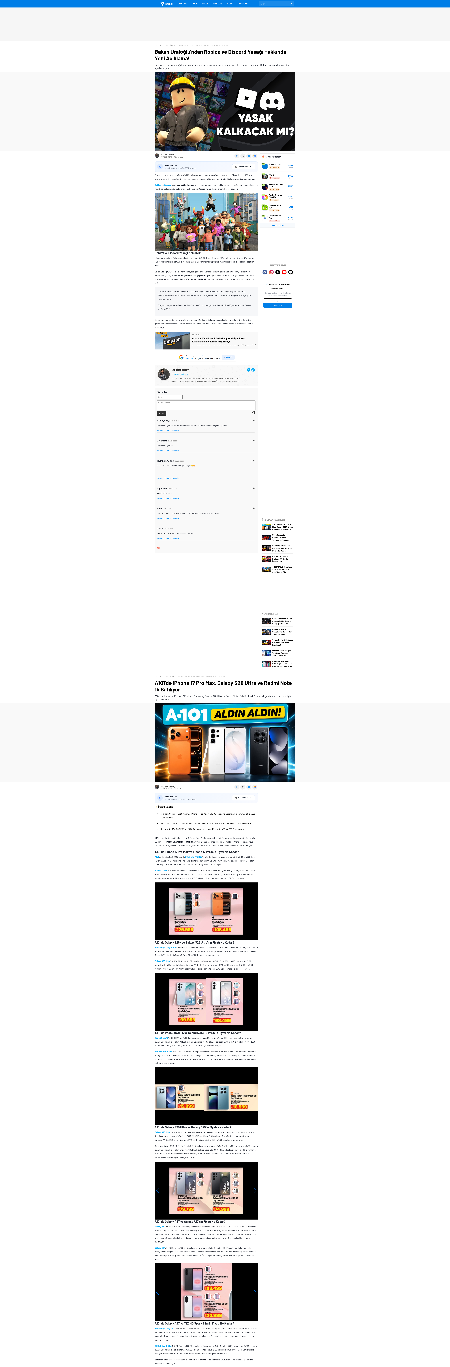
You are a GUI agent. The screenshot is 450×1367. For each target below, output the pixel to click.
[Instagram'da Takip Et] (271, 272)
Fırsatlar (243, 4)
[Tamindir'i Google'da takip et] (206, 357)
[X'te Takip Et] (277, 272)
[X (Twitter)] (248, 370)
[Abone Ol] (254, 155)
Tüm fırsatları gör (277, 225)
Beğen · (160, 431)
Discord (167, 185)
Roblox (158, 185)
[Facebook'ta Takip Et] (264, 272)
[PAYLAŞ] (237, 157)
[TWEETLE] (243, 157)
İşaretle (175, 431)
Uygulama (183, 4)
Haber (205, 4)
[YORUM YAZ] (249, 157)
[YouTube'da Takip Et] (284, 272)
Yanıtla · (167, 431)
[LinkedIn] (253, 370)
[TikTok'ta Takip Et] (290, 272)
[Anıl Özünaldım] (164, 370)
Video (229, 4)
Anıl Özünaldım (167, 155)
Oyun (195, 4)
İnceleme (217, 4)
